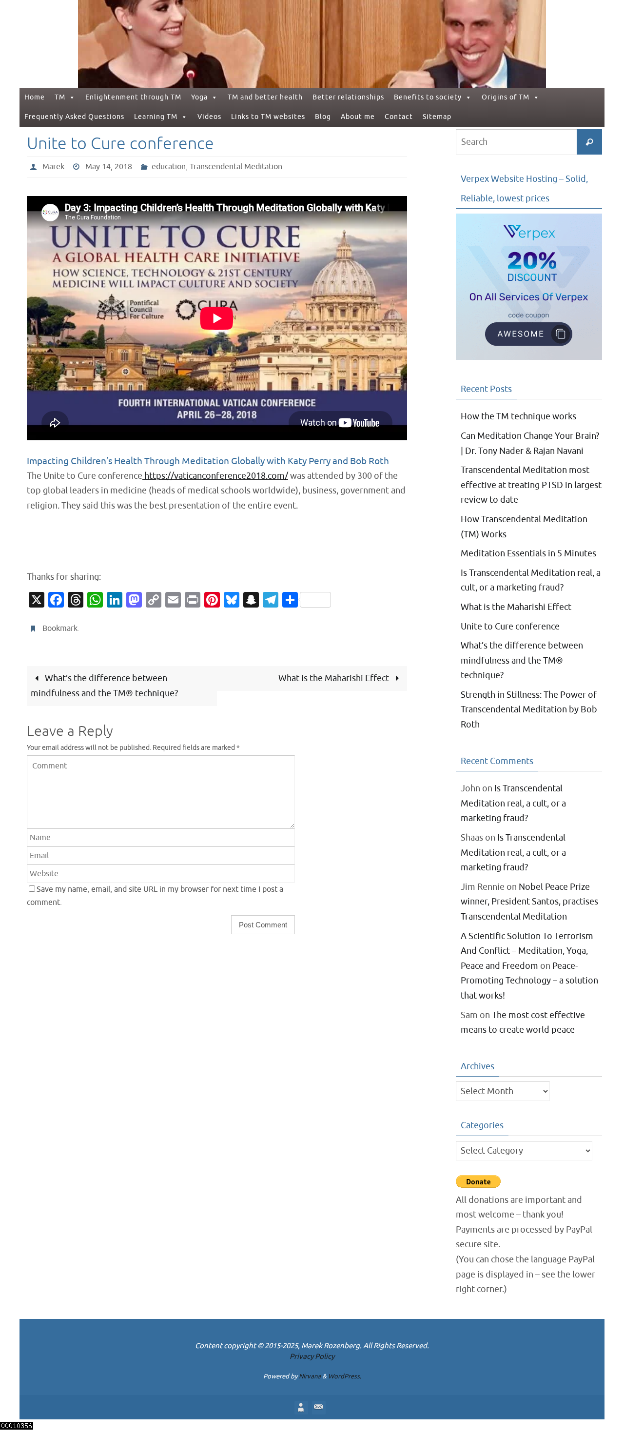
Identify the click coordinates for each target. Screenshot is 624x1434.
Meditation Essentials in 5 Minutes (528, 553)
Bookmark (60, 628)
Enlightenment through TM (133, 97)
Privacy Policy (312, 1356)
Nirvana (310, 1376)
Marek (53, 167)
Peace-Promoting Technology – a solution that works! (529, 981)
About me (358, 117)
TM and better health (265, 97)
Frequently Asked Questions (74, 117)
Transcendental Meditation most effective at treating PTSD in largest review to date (531, 485)
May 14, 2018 (108, 167)
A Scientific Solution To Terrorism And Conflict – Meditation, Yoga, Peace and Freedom (527, 951)
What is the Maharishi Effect (334, 678)
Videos (209, 117)
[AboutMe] (300, 1407)
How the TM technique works (518, 416)
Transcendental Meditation (236, 167)
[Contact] (318, 1407)
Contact (399, 117)
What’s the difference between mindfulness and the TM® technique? (104, 686)
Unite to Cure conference (510, 626)
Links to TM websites (268, 117)
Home (34, 97)
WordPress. (344, 1376)
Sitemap (437, 117)
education (169, 167)
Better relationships (348, 97)
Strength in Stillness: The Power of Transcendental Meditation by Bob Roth (529, 709)
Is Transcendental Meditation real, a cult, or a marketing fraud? (513, 803)
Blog (323, 117)
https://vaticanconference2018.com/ (215, 476)
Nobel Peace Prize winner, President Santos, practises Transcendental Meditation (529, 902)
